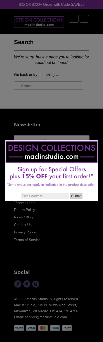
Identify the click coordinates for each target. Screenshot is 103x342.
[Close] (98, 140)
